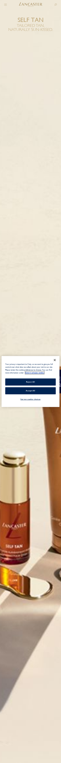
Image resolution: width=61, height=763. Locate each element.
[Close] (54, 360)
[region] (30, 381)
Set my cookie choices (30, 399)
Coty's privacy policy (34, 373)
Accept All (30, 390)
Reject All (30, 382)
